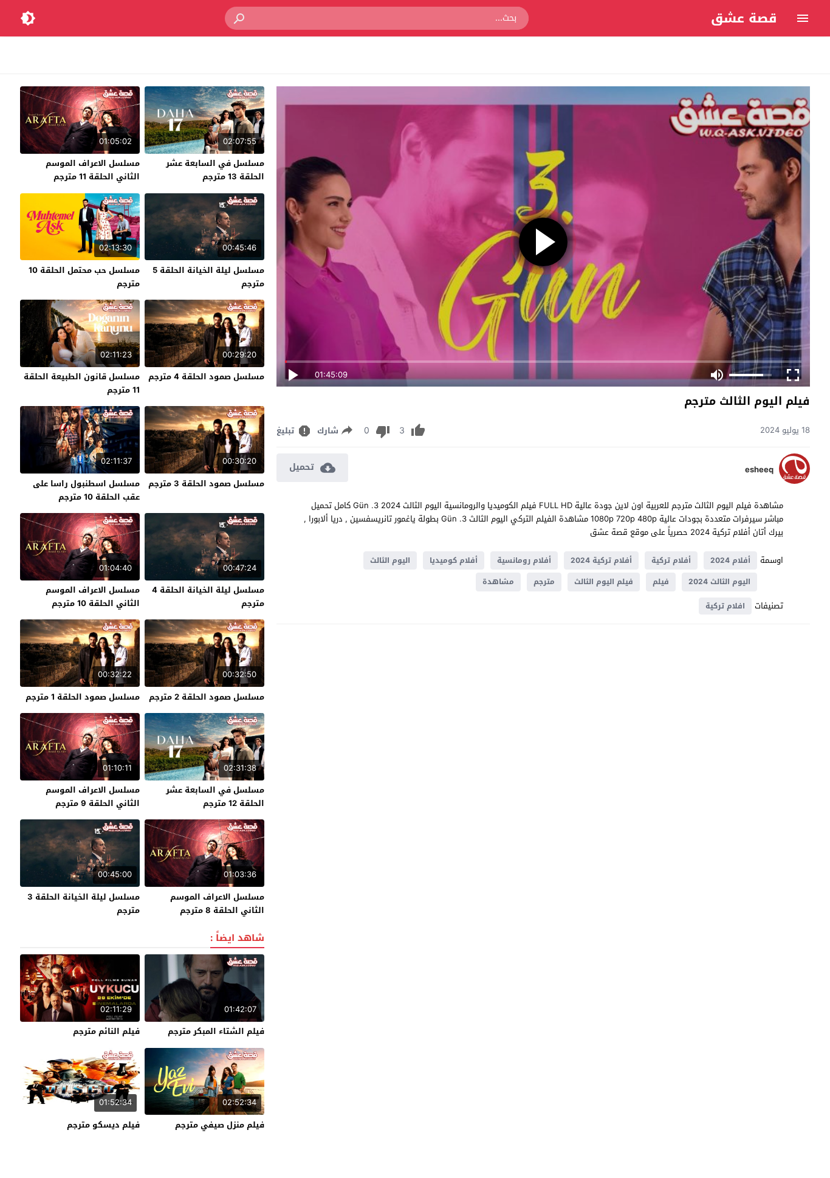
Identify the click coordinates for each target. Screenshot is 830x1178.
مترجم (544, 581)
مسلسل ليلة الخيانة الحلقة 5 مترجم (208, 277)
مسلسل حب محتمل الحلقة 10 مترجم (84, 277)
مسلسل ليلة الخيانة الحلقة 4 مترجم (208, 596)
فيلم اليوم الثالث (603, 581)
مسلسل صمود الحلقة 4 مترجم (206, 376)
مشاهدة (498, 581)
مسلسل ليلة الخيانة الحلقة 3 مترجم (83, 903)
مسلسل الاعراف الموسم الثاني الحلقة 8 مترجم (217, 903)
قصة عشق (744, 18)
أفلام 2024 (730, 560)
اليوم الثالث (390, 560)
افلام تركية (725, 606)
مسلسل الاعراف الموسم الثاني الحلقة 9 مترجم (93, 796)
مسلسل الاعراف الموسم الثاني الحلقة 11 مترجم (93, 170)
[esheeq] (794, 481)
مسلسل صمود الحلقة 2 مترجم (206, 696)
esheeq (759, 470)
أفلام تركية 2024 (601, 560)
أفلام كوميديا (454, 560)
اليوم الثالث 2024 (719, 581)
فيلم (661, 581)
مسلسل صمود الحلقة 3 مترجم (206, 483)
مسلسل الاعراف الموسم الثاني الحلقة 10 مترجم (93, 596)
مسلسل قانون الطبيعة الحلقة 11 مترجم (82, 383)
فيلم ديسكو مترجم (103, 1124)
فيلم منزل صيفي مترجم (219, 1124)
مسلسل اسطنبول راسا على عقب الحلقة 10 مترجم (86, 490)
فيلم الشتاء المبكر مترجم (216, 1031)
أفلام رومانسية (524, 560)
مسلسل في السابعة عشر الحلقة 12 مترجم (215, 796)
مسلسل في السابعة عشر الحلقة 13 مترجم (215, 170)
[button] (240, 18)
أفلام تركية (671, 560)
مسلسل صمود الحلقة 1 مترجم (83, 696)
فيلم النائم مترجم (106, 1031)
